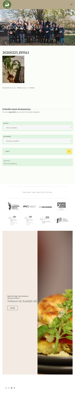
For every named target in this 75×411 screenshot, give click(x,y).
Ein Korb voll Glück (9, 88)
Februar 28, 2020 (21, 88)
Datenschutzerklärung (10, 163)
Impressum (6, 161)
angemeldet (12, 112)
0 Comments (31, 88)
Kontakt (12, 308)
